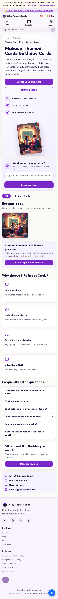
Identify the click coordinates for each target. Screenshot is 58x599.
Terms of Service (9, 563)
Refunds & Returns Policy (13, 556)
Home (7, 38)
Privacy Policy (8, 571)
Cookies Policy (8, 567)
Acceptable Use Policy (11, 560)
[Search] (52, 30)
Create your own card (29, 82)
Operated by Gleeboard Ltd (29, 590)
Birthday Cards (22, 196)
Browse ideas (29, 90)
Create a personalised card (29, 263)
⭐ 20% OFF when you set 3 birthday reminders (29, 10)
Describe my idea (29, 464)
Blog (4, 537)
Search (5, 533)
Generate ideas (29, 185)
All (6, 196)
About (4, 540)
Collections (17, 38)
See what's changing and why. (41, 5)
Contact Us (7, 544)
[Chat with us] (51, 592)
